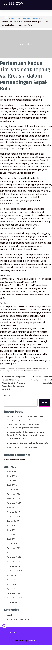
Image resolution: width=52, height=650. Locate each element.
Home (11, 19)
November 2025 (14, 508)
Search (7, 396)
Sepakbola (11, 615)
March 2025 (12, 544)
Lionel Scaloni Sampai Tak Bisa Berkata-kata (27, 443)
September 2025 (14, 517)
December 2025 (14, 503)
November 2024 (14, 562)
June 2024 (12, 580)
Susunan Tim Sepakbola (29, 19)
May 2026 (11, 481)
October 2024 (13, 566)
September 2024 (14, 571)
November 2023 (14, 598)
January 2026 (13, 499)
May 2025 (11, 535)
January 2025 (13, 553)
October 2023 (13, 603)
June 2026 (12, 476)
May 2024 (11, 585)
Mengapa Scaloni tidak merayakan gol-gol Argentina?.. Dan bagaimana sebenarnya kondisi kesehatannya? (26, 435)
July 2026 (11, 472)
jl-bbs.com (14, 3)
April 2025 (11, 539)
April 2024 (12, 589)
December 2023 (14, 594)
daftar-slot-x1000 (15, 633)
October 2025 (13, 512)
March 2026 (12, 490)
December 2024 (14, 557)
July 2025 (11, 526)
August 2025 (13, 521)
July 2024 (11, 575)
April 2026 (12, 485)
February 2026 (13, 494)
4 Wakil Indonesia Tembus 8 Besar (22, 448)
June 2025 (11, 530)
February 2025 (13, 548)
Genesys (32, 641)
